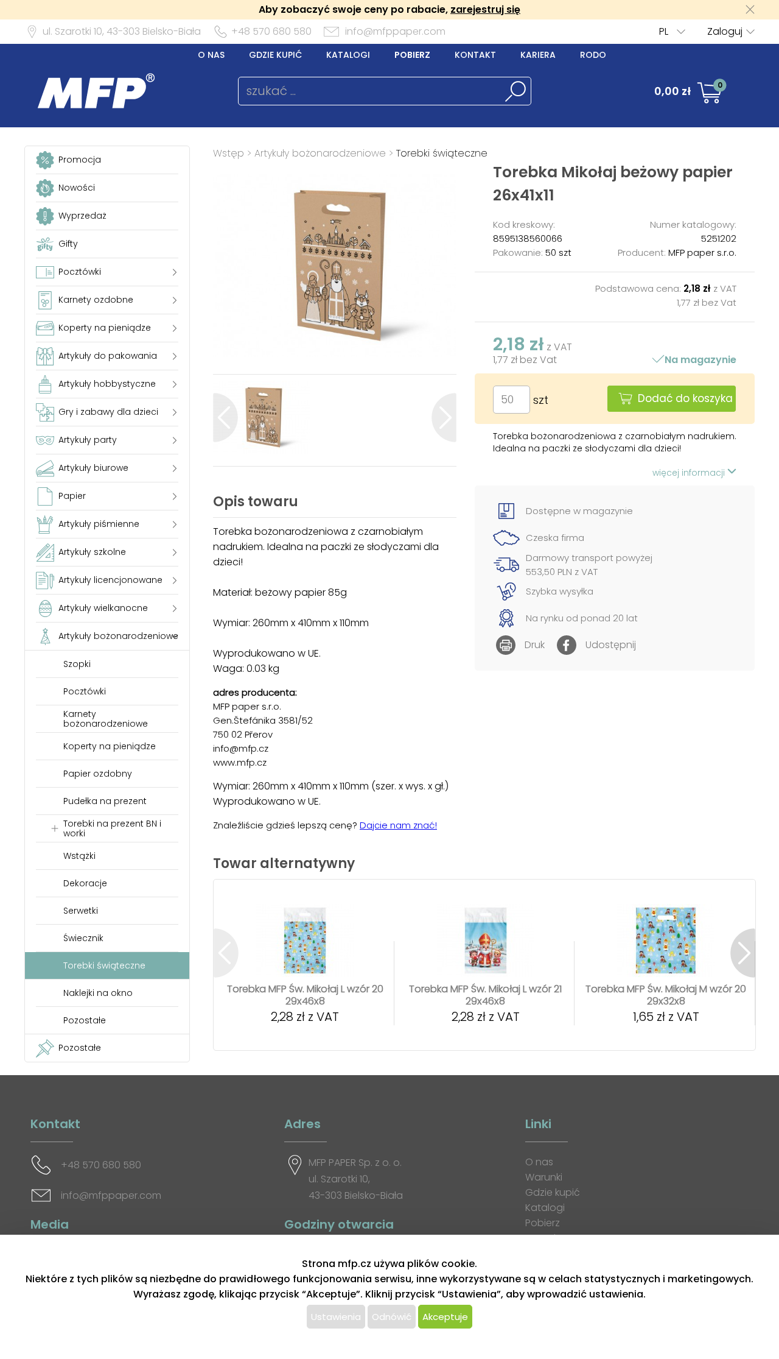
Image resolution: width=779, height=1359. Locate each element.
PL (663, 31)
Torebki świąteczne (441, 153)
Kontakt (475, 55)
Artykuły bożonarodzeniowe (320, 153)
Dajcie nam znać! (398, 825)
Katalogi (348, 55)
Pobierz (412, 55)
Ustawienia (336, 1316)
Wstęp (228, 153)
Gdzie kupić (275, 55)
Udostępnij (610, 645)
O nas (211, 55)
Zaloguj (724, 31)
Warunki (543, 1177)
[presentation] (225, 417)
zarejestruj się (485, 9)
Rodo (593, 55)
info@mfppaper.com (395, 31)
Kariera (538, 55)
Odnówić (391, 1316)
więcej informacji (689, 473)
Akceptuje (445, 1316)
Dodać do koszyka (685, 398)
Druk (535, 645)
